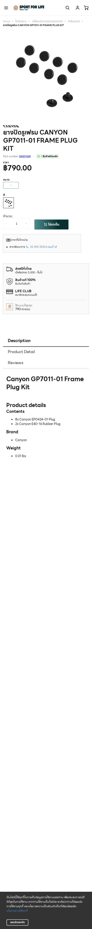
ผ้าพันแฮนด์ (74, 21)
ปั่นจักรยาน (21, 21)
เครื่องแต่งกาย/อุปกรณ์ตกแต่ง (47, 21)
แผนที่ (51, 247)
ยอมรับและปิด (17, 922)
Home (6, 21)
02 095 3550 (37, 247)
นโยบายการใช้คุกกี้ (17, 911)
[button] (84, 35)
